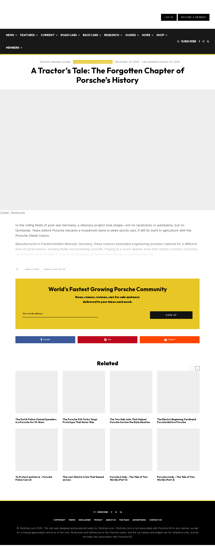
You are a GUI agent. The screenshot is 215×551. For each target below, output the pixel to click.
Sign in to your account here (121, 400)
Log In (168, 17)
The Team (124, 520)
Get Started (107, 389)
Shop (160, 35)
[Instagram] (203, 41)
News (10, 35)
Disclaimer (85, 520)
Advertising (139, 520)
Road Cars (69, 35)
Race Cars (90, 35)
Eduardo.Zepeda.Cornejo (55, 61)
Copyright (59, 520)
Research (111, 35)
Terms (72, 520)
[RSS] (116, 512)
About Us (111, 520)
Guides (130, 35)
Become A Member (193, 17)
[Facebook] (199, 41)
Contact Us (155, 520)
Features (27, 35)
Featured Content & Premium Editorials (93, 61)
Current (47, 35)
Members (12, 47)
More (146, 35)
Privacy (98, 520)
